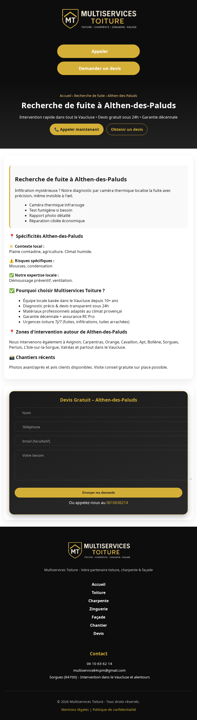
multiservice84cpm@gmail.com (99, 670)
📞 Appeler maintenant (76, 129)
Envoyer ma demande (98, 492)
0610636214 (117, 502)
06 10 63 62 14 (99, 663)
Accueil (65, 95)
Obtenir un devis (127, 129)
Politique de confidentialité (114, 709)
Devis (98, 633)
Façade (98, 617)
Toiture (98, 592)
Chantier (98, 625)
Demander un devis (100, 68)
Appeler (100, 51)
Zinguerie (98, 609)
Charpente (98, 600)
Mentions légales (75, 709)
